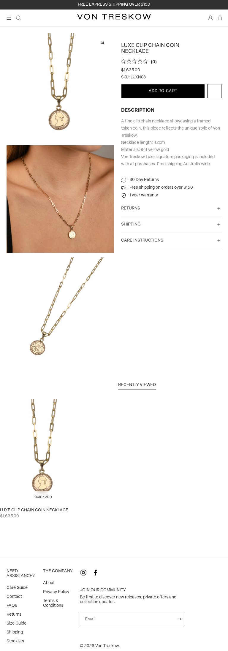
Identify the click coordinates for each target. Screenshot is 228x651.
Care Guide (17, 588)
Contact (14, 597)
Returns (14, 614)
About (49, 583)
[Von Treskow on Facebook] (95, 572)
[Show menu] (9, 18)
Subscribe (179, 619)
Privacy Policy (56, 592)
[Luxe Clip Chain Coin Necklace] (43, 451)
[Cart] (220, 18)
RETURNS (130, 208)
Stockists (15, 641)
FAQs (12, 605)
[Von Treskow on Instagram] (83, 572)
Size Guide (16, 623)
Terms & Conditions (53, 603)
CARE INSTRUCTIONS (142, 240)
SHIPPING (130, 224)
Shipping (15, 632)
